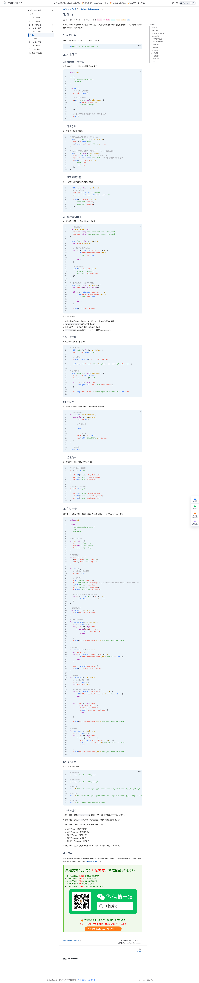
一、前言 (32, 14)
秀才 (67, 20)
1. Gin (32, 35)
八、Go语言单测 (34, 46)
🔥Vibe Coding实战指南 (118, 3)
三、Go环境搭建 (34, 21)
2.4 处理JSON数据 (157, 42)
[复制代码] (140, 46)
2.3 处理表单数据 (157, 39)
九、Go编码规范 (34, 49)
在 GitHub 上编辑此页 (72, 940)
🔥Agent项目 (131, 3)
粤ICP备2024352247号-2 (86, 980)
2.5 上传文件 (155, 44)
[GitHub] (173, 3)
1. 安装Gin (154, 27)
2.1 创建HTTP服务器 (158, 33)
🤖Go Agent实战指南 (101, 3)
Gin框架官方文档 (92, 861)
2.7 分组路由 (155, 50)
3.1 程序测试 (155, 56)
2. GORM (33, 39)
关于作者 (143, 3)
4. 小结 (153, 61)
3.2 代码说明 (155, 59)
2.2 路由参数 (155, 36)
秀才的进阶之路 (60, 3)
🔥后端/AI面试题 (86, 3)
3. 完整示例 (154, 53)
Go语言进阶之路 (74, 3)
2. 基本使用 (154, 30)
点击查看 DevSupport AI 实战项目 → (103, 929)
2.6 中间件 (155, 47)
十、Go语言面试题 (35, 53)
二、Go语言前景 (34, 18)
